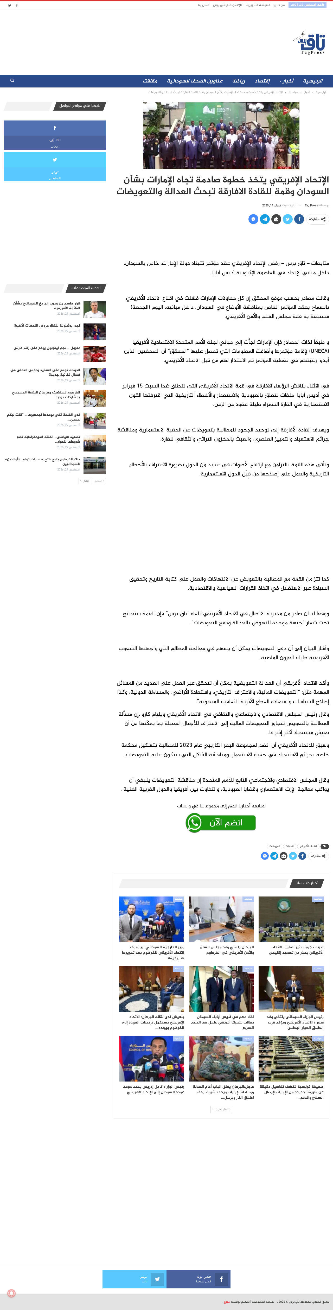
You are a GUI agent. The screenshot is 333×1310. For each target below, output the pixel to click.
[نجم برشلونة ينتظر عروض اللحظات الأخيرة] (95, 331)
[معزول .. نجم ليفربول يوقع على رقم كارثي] (95, 354)
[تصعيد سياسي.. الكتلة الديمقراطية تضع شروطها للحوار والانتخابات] (95, 443)
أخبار (288, 81)
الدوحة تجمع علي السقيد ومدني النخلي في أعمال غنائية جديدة (45, 372)
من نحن (279, 5)
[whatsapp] (221, 817)
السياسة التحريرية (258, 5)
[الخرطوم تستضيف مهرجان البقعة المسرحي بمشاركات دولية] (95, 398)
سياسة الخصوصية (263, 1302)
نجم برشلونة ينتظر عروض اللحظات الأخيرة (47, 326)
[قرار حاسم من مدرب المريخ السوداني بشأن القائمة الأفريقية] (95, 309)
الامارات (290, 846)
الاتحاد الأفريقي (308, 846)
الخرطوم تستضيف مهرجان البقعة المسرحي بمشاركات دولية (46, 395)
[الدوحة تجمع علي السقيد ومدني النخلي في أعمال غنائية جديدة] (95, 376)
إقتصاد (262, 81)
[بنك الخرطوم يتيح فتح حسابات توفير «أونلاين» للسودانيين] (95, 465)
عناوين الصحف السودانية (194, 81)
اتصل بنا (203, 5)
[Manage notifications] (11, 1293)
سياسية (318, 899)
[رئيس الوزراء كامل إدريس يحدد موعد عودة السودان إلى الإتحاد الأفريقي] (151, 1059)
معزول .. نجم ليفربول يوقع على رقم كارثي (47, 348)
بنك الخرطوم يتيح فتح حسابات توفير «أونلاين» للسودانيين (42, 461)
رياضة (238, 81)
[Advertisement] (120, 41)
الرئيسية (312, 81)
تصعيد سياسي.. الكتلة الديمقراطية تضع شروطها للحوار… (48, 439)
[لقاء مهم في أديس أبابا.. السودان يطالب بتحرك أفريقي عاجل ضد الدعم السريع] (221, 989)
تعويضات (275, 846)
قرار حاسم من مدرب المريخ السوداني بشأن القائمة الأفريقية (46, 306)
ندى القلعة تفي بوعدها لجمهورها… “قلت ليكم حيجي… (43, 417)
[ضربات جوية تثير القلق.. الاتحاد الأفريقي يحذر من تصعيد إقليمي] (291, 919)
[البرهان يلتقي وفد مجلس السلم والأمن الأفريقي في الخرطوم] (221, 919)
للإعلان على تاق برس (227, 5)
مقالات (150, 81)
